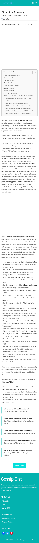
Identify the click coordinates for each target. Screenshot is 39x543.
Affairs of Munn (9, 91)
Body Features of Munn (11, 85)
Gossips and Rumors (10, 78)
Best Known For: (9, 80)
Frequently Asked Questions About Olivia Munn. (18, 99)
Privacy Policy (7, 522)
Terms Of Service (8, 519)
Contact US (6, 508)
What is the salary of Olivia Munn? (19, 113)
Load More (19, 466)
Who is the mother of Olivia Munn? (19, 108)
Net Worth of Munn (10, 93)
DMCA (4, 504)
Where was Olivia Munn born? (18, 103)
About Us (5, 501)
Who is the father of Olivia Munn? (19, 106)
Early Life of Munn (10, 83)
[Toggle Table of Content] (33, 72)
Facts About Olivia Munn (12, 75)
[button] (36, 3)
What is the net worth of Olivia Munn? (20, 111)
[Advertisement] (19, 47)
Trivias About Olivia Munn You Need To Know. (18, 96)
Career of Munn (9, 88)
